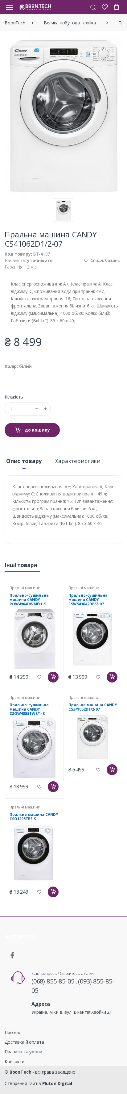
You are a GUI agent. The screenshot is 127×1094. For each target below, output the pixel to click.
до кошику (36, 430)
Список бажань (105, 260)
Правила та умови (23, 1051)
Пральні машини (25, 588)
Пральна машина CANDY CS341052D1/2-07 (92, 707)
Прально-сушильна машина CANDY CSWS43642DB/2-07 (88, 600)
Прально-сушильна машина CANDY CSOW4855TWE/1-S (29, 709)
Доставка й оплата (24, 1042)
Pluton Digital (57, 1083)
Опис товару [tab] (24, 461)
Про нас (13, 1032)
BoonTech (15, 23)
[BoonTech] (35, 7)
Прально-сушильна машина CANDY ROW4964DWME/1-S (29, 600)
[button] (93, 6)
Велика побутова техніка (70, 23)
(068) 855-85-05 (53, 981)
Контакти (14, 1061)
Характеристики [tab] (77, 461)
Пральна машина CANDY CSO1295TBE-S (34, 816)
